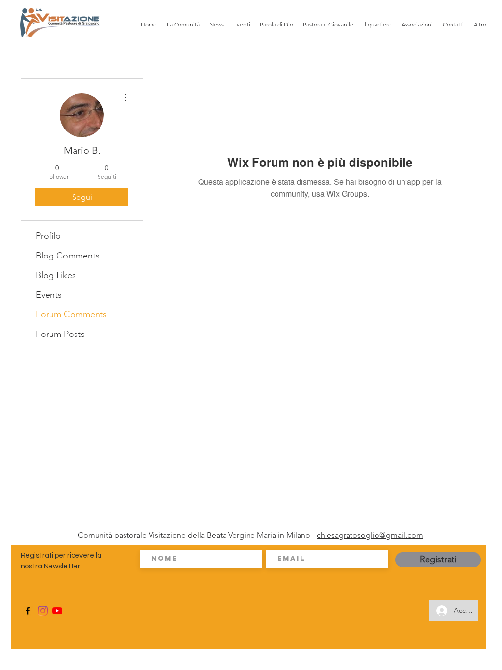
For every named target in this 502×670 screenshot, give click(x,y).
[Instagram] (43, 611)
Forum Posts (60, 334)
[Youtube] (57, 611)
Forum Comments (71, 314)
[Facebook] (28, 611)
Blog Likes (56, 275)
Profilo (48, 236)
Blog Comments (68, 255)
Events (49, 294)
